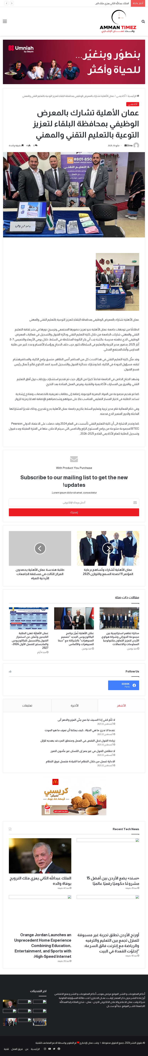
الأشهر (121, 705)
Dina (129, 145)
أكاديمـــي (120, 96)
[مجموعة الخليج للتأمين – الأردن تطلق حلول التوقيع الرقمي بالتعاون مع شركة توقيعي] (24, 1022)
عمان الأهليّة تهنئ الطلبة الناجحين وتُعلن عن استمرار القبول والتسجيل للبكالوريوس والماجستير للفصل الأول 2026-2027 (30, 640)
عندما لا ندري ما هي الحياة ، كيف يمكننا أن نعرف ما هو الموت (80, 730)
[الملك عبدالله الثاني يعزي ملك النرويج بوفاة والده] (40, 855)
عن (27, 1049)
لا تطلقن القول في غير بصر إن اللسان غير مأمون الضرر (82, 751)
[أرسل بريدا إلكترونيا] (125, 145)
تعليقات (27, 705)
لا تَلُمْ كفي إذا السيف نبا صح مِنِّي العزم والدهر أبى (86, 719)
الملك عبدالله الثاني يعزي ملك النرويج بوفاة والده (105, 3)
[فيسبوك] (58, 1049)
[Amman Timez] (118, 21)
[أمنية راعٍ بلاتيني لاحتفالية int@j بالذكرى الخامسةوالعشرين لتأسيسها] (9, 1013)
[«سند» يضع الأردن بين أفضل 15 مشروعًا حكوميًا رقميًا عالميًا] (108, 855)
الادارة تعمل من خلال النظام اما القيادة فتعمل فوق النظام (80, 761)
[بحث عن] (143, 22)
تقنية (6, 1049)
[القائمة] (5, 22)
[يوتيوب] (49, 1049)
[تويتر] (54, 1049)
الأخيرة (74, 705)
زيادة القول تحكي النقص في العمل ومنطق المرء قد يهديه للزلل (77, 740)
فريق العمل (17, 1049)
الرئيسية (132, 96)
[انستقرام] (45, 1049)
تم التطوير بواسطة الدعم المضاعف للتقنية (56, 1042)
